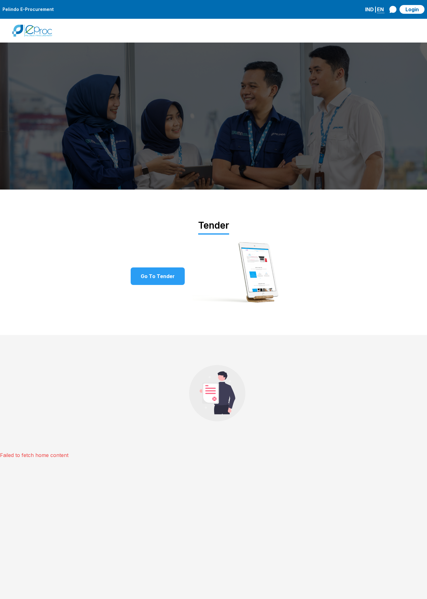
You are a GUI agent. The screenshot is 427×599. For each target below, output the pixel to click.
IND (369, 9)
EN (380, 9)
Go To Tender (158, 276)
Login (412, 9)
